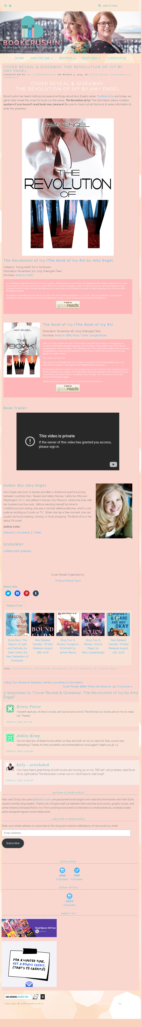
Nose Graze (129, 1003)
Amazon (21, 275)
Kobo (30, 275)
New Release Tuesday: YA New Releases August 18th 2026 (42, 646)
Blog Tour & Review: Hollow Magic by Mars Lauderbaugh (93, 646)
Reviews (66, 58)
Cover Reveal (99, 75)
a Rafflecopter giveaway (17, 551)
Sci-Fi (73, 669)
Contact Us (116, 58)
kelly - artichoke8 (33, 765)
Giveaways (118, 75)
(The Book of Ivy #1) (93, 324)
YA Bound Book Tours (68, 580)
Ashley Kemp (28, 736)
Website (8, 532)
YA (95, 669)
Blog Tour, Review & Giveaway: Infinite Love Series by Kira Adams (44, 682)
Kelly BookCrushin (41, 75)
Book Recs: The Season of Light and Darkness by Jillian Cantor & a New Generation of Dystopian (17, 650)
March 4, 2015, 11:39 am (20, 780)
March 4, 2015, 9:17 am (19, 722)
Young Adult (109, 669)
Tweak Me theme (107, 1003)
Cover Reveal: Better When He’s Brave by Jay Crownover (96, 686)
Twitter (37, 532)
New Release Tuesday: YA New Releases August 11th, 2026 (118, 646)
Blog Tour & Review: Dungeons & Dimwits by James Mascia (68, 646)
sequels (85, 669)
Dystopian (42, 669)
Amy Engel (103, 260)
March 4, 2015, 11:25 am (19, 751)
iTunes (84, 335)
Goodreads (23, 532)
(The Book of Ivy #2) (65, 260)
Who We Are (40, 58)
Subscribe (12, 843)
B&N (68, 335)
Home (19, 58)
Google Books (98, 335)
